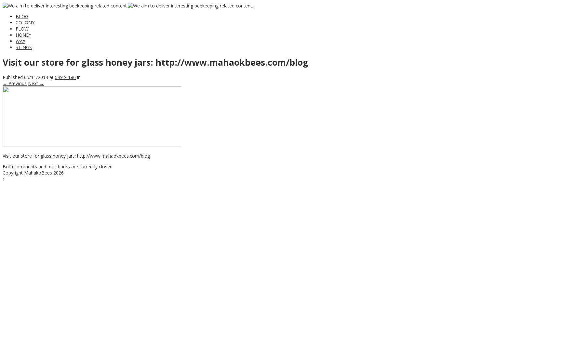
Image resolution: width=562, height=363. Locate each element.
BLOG (22, 16)
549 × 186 (65, 77)
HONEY (23, 35)
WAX (20, 41)
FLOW (22, 29)
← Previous (15, 83)
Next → (36, 83)
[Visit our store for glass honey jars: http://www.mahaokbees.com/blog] (92, 145)
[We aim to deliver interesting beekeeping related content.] (65, 6)
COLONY (25, 22)
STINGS (24, 47)
